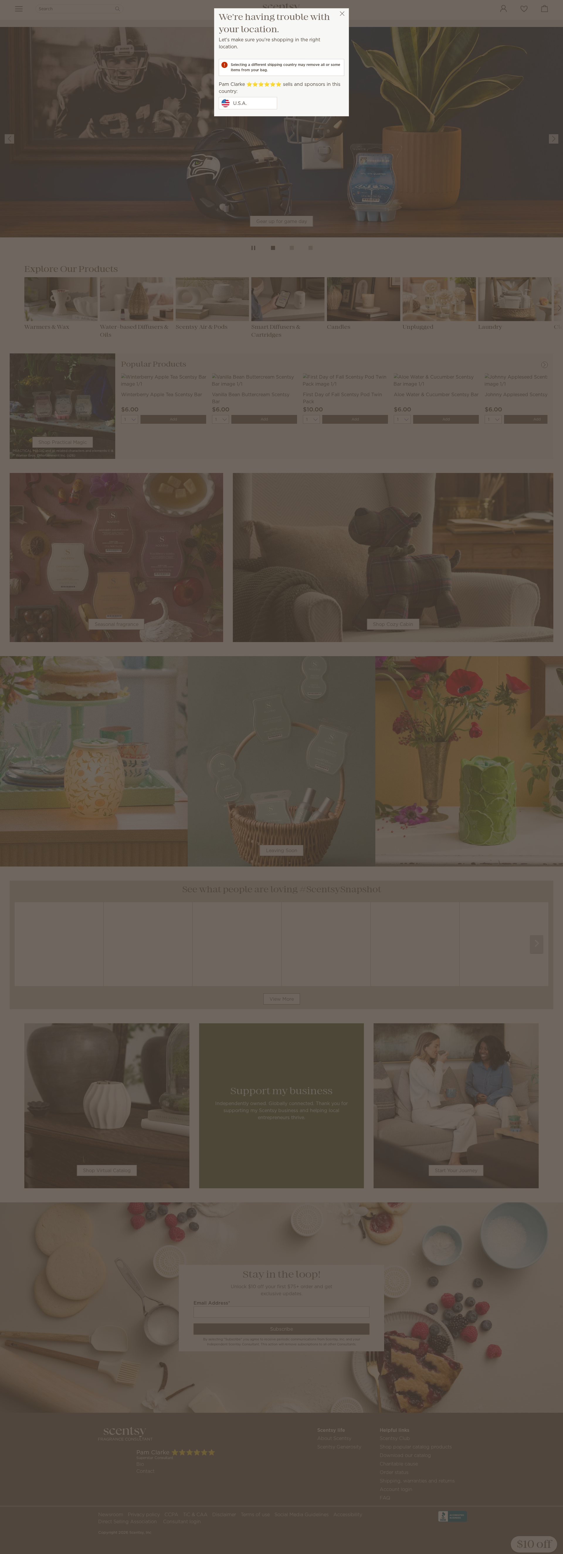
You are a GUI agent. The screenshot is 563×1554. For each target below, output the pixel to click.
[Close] (342, 13)
